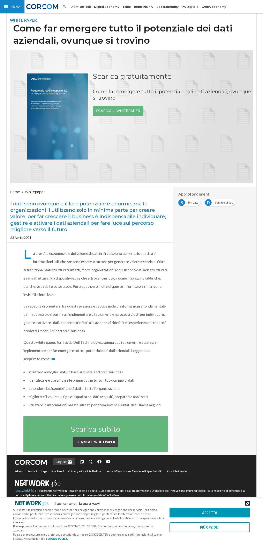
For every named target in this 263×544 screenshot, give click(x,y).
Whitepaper (35, 192)
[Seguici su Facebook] (99, 462)
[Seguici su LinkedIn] (81, 462)
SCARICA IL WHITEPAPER (118, 111)
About (19, 471)
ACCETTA (209, 512)
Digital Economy (106, 7)
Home (15, 192)
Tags (44, 471)
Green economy (214, 7)
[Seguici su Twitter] (90, 462)
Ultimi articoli (80, 7)
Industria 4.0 (143, 7)
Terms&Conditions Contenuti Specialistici (134, 471)
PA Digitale (190, 7)
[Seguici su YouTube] (108, 462)
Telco (126, 7)
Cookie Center (177, 471)
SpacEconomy (168, 7)
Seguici (62, 462)
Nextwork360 (24, 491)
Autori (32, 471)
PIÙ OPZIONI (209, 527)
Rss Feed (57, 471)
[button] (12, 6)
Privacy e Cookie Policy (84, 471)
